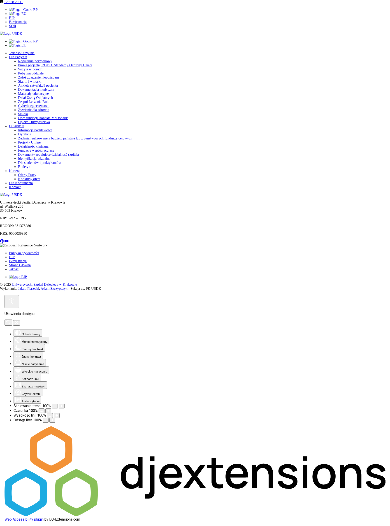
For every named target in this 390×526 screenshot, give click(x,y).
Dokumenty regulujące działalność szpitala (48, 154)
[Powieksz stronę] (62, 406)
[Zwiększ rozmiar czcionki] (48, 410)
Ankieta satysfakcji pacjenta (38, 85)
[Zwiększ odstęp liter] (52, 420)
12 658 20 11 (13, 2)
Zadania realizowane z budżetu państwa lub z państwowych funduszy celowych (75, 138)
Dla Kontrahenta (21, 183)
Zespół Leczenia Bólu (33, 102)
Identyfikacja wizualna (34, 158)
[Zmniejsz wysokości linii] (50, 415)
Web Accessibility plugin (24, 519)
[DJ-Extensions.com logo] (195, 515)
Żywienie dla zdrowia (33, 110)
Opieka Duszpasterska (34, 122)
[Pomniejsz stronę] (55, 406)
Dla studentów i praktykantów (39, 163)
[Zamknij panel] (16, 323)
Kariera (14, 171)
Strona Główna (20, 265)
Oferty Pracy (27, 175)
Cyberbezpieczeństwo (33, 106)
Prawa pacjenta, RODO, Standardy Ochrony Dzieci (55, 65)
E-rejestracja (18, 22)
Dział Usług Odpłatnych (35, 98)
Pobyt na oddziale (31, 73)
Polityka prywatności (24, 253)
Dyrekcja (24, 134)
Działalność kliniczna (33, 146)
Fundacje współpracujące (36, 150)
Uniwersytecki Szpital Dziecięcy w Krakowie (44, 284)
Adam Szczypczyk (54, 288)
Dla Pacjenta (18, 57)
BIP (12, 18)
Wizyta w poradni (30, 69)
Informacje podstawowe (35, 130)
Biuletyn (24, 167)
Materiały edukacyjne (33, 93)
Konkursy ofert (29, 179)
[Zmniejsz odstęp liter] (46, 420)
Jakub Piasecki (28, 288)
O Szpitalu (16, 126)
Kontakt (15, 187)
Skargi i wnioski (29, 81)
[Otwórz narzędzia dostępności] (12, 301)
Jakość (14, 269)
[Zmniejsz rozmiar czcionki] (41, 410)
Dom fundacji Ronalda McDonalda (43, 118)
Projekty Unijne (29, 142)
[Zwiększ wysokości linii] (57, 415)
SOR (12, 26)
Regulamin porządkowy (35, 61)
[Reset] (8, 323)
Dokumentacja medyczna (36, 89)
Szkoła (23, 114)
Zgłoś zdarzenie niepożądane (38, 77)
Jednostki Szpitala (22, 53)
